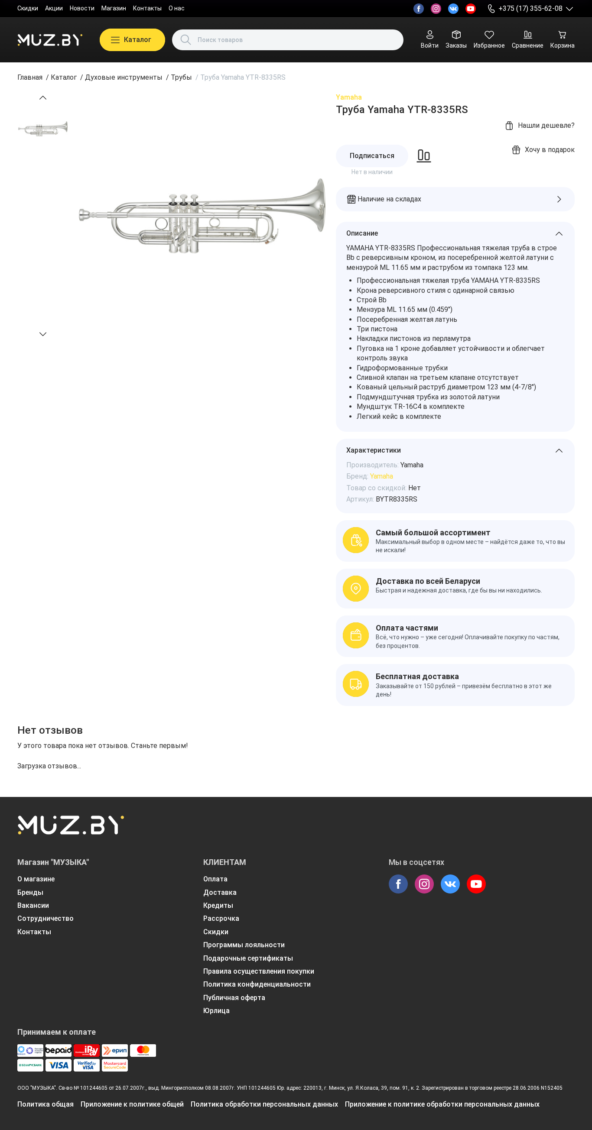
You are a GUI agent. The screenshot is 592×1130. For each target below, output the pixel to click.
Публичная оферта (234, 998)
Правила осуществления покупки (258, 971)
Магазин (113, 8)
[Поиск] (186, 40)
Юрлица (216, 1011)
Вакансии (33, 905)
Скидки (27, 8)
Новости (82, 8)
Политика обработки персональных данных (264, 1104)
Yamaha (349, 97)
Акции (54, 8)
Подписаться (372, 156)
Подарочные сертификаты (248, 958)
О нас (177, 8)
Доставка (220, 892)
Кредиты (218, 905)
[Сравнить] (424, 156)
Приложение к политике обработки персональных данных (442, 1104)
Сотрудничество (45, 918)
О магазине (36, 879)
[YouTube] (470, 8)
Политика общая (45, 1104)
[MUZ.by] (49, 40)
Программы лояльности (244, 945)
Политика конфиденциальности (257, 984)
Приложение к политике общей (132, 1104)
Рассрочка (221, 918)
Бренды (30, 892)
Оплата (215, 879)
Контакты (147, 8)
